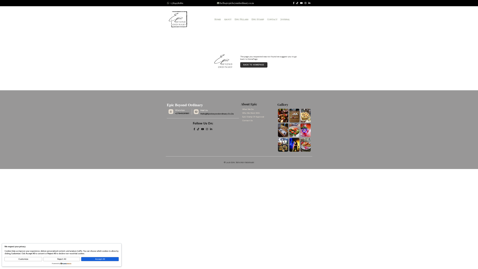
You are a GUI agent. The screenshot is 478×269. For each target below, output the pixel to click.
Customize (23, 259)
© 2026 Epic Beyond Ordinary (239, 162)
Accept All (100, 259)
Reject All (61, 259)
